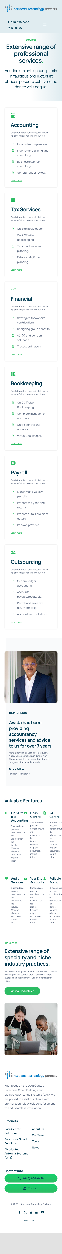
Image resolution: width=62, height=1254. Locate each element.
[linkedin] (36, 1212)
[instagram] (31, 1212)
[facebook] (19, 1212)
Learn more (16, 180)
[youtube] (42, 1212)
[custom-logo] (31, 4)
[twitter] (25, 1212)
